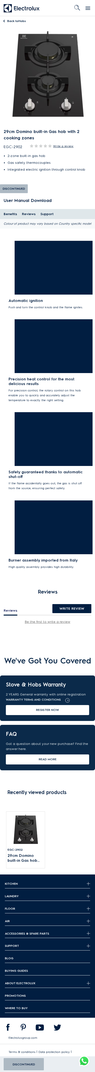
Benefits (10, 214)
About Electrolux (20, 983)
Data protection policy (54, 1052)
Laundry (12, 896)
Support (47, 214)
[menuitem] (8, 1028)
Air (7, 921)
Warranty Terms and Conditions (33, 699)
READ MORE (48, 759)
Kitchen (11, 883)
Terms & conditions (22, 1052)
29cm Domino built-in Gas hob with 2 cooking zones (22, 858)
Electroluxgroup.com (23, 1037)
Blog (9, 958)
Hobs (16, 21)
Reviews (29, 214)
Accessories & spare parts (27, 933)
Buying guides (16, 971)
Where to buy (16, 1008)
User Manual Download (28, 200)
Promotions (15, 995)
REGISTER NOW (47, 710)
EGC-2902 (15, 849)
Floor (10, 908)
